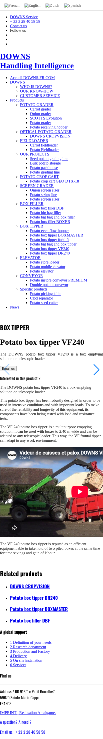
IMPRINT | (9, 712)
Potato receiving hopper (49, 127)
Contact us (18, 26)
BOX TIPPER (31, 226)
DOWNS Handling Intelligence (37, 61)
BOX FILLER (32, 204)
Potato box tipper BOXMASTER (56, 235)
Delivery (18, 656)
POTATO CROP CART (39, 176)
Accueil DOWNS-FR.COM (32, 78)
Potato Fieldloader (44, 150)
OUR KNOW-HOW (36, 91)
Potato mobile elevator (47, 266)
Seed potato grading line (49, 158)
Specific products (33, 289)
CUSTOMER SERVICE (40, 96)
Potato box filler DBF (47, 208)
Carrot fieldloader (44, 145)
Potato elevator (42, 271)
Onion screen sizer (44, 190)
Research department (28, 647)
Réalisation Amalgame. (37, 712)
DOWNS (17, 82)
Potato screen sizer (44, 199)
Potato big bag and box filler (52, 217)
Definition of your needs (31, 642)
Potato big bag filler (45, 212)
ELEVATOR (30, 258)
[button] (96, 369)
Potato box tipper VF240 (49, 248)
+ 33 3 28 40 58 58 (25, 21)
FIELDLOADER (34, 140)
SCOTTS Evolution (46, 118)
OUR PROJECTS (34, 154)
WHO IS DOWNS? (36, 86)
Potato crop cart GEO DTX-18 (54, 181)
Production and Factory (30, 651)
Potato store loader (44, 262)
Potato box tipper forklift (49, 240)
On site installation (26, 660)
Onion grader (40, 114)
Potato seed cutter (44, 302)
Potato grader (40, 122)
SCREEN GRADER (37, 186)
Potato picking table (45, 294)
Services (18, 665)
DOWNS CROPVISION (50, 136)
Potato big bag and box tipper (53, 244)
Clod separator (41, 298)
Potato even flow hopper (49, 230)
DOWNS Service (24, 17)
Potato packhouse (44, 168)
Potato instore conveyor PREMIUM (58, 280)
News (14, 307)
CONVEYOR (31, 276)
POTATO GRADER (37, 104)
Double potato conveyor (49, 284)
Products (17, 100)
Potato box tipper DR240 (50, 253)
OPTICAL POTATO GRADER (46, 132)
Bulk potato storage (45, 163)
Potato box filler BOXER (50, 222)
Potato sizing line (43, 194)
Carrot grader (40, 109)
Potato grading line (45, 172)
